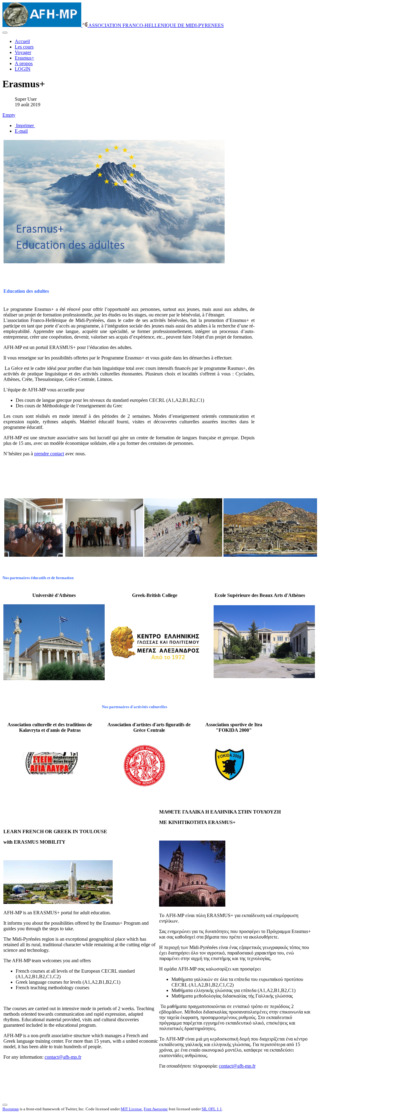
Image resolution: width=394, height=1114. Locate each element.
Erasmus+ (24, 58)
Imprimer (25, 125)
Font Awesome (156, 1109)
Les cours (24, 46)
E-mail (21, 131)
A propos (24, 63)
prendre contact (49, 453)
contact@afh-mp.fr (63, 1057)
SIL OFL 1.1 (212, 1109)
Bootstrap (10, 1109)
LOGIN (22, 69)
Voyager (23, 52)
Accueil (22, 41)
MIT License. (132, 1109)
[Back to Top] (4, 1105)
